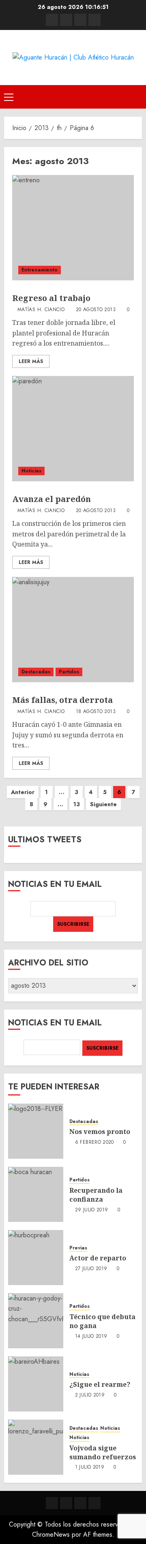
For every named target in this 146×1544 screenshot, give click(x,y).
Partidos (69, 671)
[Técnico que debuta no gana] (35, 1320)
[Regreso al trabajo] (73, 227)
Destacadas (35, 671)
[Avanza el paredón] (73, 428)
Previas (78, 1248)
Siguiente (103, 804)
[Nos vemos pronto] (35, 1131)
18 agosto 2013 (96, 712)
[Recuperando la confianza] (35, 1194)
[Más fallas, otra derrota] (73, 629)
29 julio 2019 (91, 1210)
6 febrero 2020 (94, 1142)
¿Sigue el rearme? (99, 1384)
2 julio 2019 (90, 1395)
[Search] (137, 97)
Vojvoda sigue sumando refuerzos (102, 1452)
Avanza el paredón (51, 498)
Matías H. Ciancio (40, 310)
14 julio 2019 (91, 1336)
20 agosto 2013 (96, 310)
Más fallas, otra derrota (62, 699)
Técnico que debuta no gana (102, 1321)
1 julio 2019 (89, 1467)
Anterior (22, 792)
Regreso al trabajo (51, 298)
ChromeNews (51, 1534)
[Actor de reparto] (35, 1257)
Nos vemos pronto (99, 1131)
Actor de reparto (97, 1258)
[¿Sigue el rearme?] (35, 1384)
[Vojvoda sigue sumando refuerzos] (35, 1447)
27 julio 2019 (91, 1269)
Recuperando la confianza (95, 1195)
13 (76, 804)
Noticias (31, 470)
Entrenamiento (39, 269)
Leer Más (31, 361)
